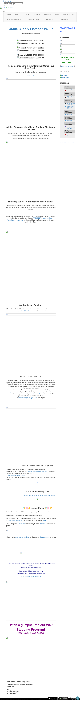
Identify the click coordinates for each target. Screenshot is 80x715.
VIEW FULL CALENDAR (67, 142)
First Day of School (69, 90)
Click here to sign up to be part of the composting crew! (38, 495)
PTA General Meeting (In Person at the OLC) (71, 127)
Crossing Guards (33, 20)
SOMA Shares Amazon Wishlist (15, 475)
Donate (27, 15)
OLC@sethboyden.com (15, 520)
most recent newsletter (22, 537)
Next (74, 66)
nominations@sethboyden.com (27, 398)
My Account (64, 20)
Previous (60, 66)
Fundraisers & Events (14, 20)
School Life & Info (68, 15)
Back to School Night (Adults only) (70, 107)
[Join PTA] (67, 40)
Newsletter (47, 15)
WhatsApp (42, 524)
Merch (57, 15)
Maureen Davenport (25, 692)
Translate (10, 8)
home (9, 1)
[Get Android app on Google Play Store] (63, 698)
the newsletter (44, 537)
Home (9, 15)
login (4, 1)
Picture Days (69, 114)
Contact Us (49, 20)
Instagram (22, 524)
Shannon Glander (18, 690)
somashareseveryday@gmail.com (36, 471)
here (44, 520)
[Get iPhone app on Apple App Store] (53, 698)
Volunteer (37, 15)
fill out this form (37, 394)
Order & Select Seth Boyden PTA (31, 576)
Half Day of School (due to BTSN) (71, 104)
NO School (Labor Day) (71, 97)
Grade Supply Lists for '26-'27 (31, 28)
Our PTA (18, 15)
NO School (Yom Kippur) (70, 134)
